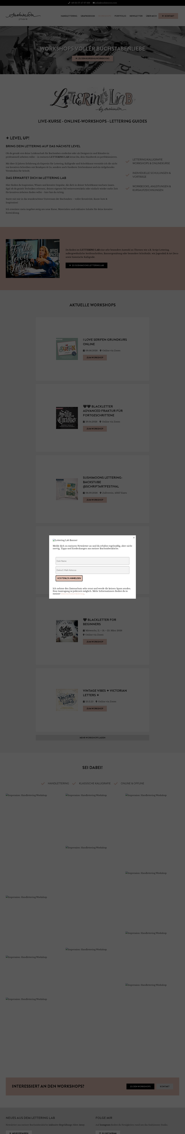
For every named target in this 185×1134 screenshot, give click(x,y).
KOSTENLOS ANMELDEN (69, 578)
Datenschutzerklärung (72, 593)
